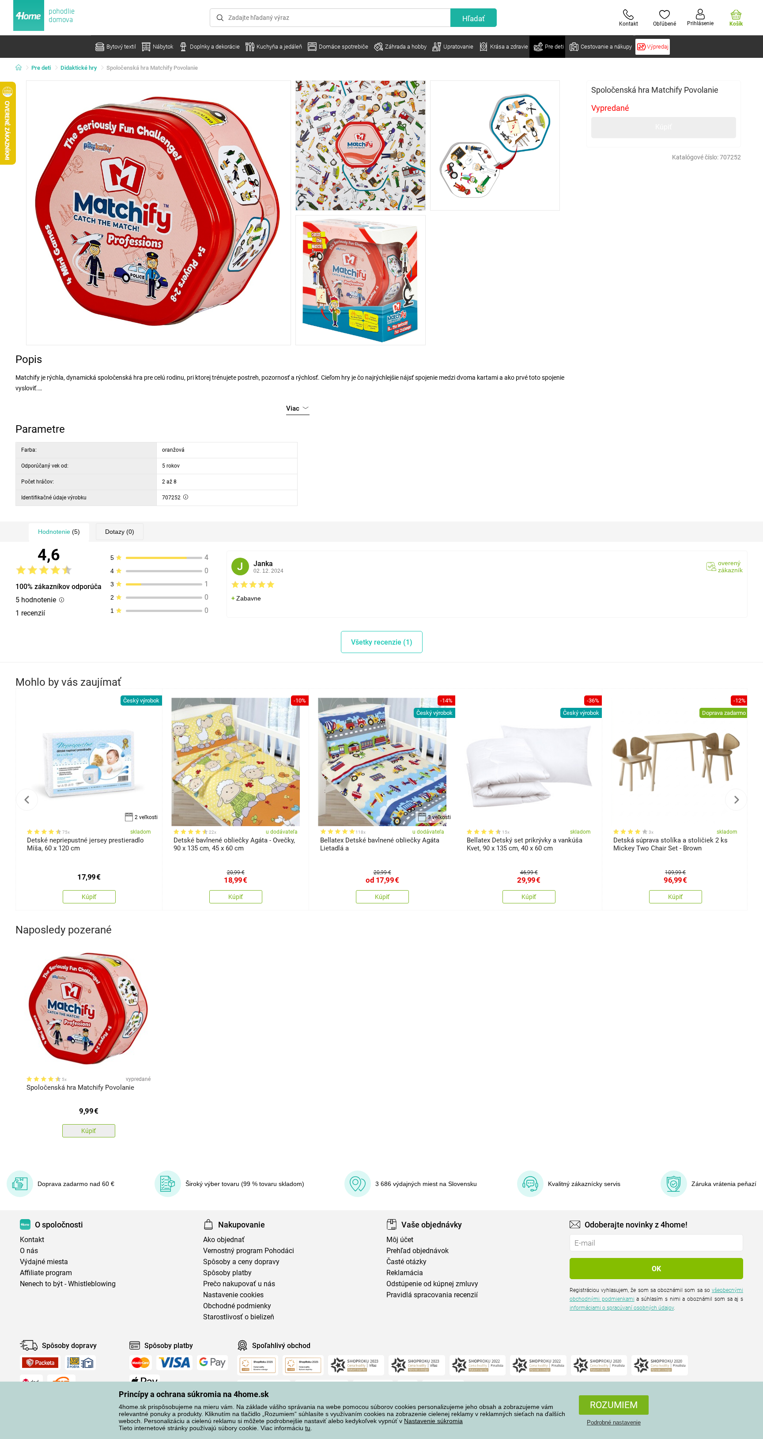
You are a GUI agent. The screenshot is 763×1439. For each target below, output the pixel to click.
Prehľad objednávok (417, 1250)
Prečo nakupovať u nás (239, 1283)
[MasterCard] (140, 1362)
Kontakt (32, 1239)
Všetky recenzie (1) (381, 642)
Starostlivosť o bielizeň (238, 1317)
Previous (27, 800)
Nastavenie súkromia (433, 1420)
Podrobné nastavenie (614, 1422)
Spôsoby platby (227, 1272)
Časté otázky (406, 1261)
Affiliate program (46, 1272)
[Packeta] (40, 1362)
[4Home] (21, 68)
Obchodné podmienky (237, 1306)
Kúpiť (663, 127)
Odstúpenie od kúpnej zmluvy (432, 1283)
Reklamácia (404, 1272)
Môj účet (399, 1239)
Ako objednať (224, 1239)
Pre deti (41, 67)
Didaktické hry (78, 67)
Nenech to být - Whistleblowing (68, 1283)
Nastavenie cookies (233, 1295)
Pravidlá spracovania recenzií (432, 1295)
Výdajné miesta (44, 1261)
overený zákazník (730, 566)
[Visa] (174, 1362)
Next (736, 800)
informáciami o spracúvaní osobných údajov (622, 1308)
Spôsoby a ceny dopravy (241, 1261)
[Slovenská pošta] (80, 1362)
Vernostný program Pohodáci (248, 1250)
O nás (29, 1250)
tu (307, 1427)
